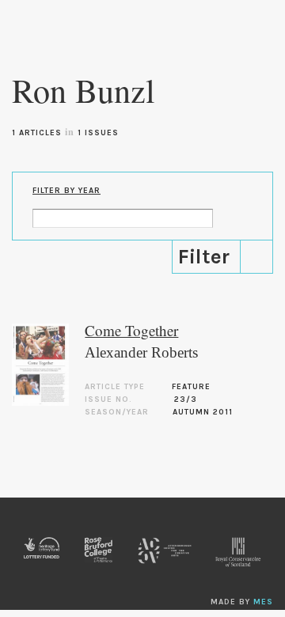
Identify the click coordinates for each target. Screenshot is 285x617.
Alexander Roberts (141, 352)
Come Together (131, 330)
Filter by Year (66, 190)
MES (263, 602)
